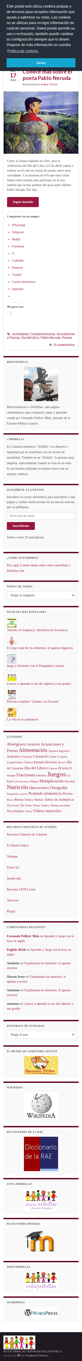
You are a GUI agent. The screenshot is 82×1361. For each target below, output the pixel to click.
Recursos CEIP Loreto (21, 889)
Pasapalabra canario (17, 794)
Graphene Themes (36, 1355)
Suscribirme (21, 526)
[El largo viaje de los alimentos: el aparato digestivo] (12, 640)
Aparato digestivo (59, 751)
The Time (26, 805)
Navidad (69, 781)
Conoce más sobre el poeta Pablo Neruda (47, 74)
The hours (13, 805)
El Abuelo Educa (18, 845)
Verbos (45, 805)
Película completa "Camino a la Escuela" (33, 701)
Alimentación (33, 750)
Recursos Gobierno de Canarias (27, 834)
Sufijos (29, 799)
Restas (19, 799)
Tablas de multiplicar (59, 799)
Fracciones (25, 774)
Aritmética (14, 756)
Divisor (62, 762)
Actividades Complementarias (33, 334)
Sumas (39, 799)
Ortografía (58, 787)
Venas (36, 805)
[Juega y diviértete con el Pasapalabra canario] (12, 658)
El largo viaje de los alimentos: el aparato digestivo (40, 648)
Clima (52, 756)
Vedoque (12, 856)
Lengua (43, 84)
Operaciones (39, 788)
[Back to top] (71, 1350)
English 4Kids (16, 949)
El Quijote (52, 768)
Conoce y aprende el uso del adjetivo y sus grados (39, 683)
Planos (10, 800)
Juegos (56, 774)
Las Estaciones (21, 781)
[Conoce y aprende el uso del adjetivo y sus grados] (12, 676)
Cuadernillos (15, 762)
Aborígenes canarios (23, 744)
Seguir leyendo (23, 202)
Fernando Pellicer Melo (23, 936)
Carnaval (40, 756)
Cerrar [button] (41, 63)
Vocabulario (15, 811)
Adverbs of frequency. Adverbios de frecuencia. (37, 630)
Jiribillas (41, 775)
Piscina (68, 793)
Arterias (27, 756)
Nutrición (17, 787)
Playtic (11, 911)
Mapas (34, 781)
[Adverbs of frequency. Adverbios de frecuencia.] (12, 622)
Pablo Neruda (50, 338)
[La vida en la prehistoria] (12, 712)
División (51, 762)
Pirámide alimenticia (45, 793)
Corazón (62, 756)
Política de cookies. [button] (23, 51)
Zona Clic (13, 867)
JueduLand (14, 878)
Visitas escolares (60, 805)
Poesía (53, 84)
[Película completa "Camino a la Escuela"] (12, 694)
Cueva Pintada (34, 762)
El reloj (63, 768)
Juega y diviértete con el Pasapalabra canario (35, 666)
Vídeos (28, 811)
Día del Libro (30, 338)
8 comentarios (64, 345)
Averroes (12, 900)
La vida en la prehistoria (22, 719)
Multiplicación (51, 781)
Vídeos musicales (47, 811)
